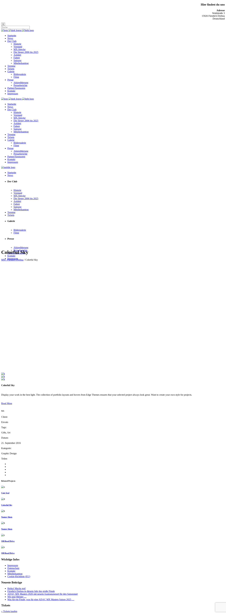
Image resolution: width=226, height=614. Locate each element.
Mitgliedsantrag (14, 573)
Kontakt (11, 571)
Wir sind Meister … (16, 596)
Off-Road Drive (8, 541)
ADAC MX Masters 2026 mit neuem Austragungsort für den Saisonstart (42, 594)
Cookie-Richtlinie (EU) (18, 576)
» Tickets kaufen (9, 611)
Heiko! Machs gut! (16, 588)
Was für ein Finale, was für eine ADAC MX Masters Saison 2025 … (40, 599)
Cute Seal (5, 493)
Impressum (12, 565)
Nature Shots (6, 517)
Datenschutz (13, 568)
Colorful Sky (6, 505)
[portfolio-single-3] (3, 373)
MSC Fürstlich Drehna (12, 259)
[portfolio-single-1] (3, 376)
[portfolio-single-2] (3, 379)
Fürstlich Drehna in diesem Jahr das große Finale (31, 591)
